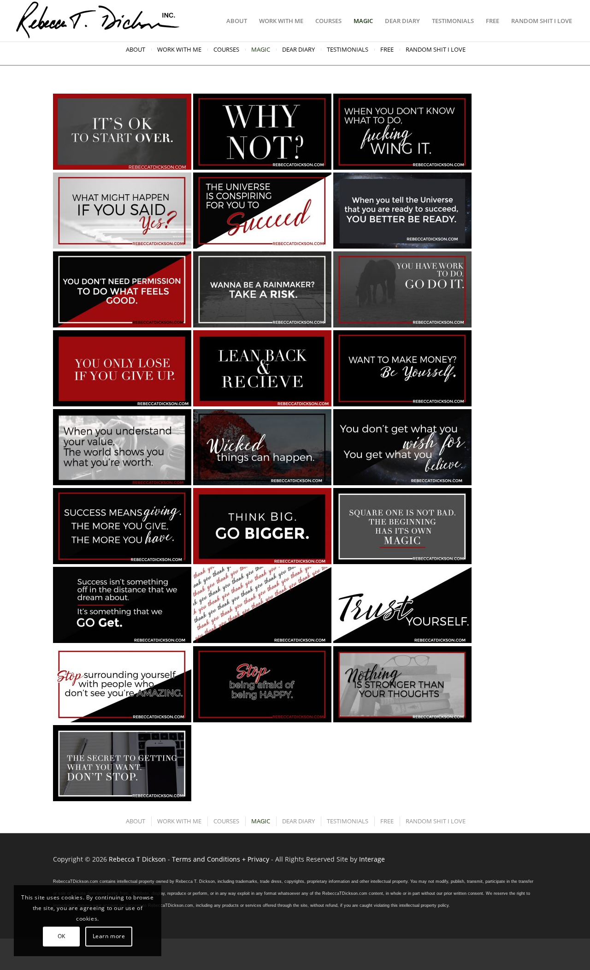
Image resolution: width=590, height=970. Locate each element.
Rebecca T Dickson (137, 859)
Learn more (109, 936)
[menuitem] (236, 21)
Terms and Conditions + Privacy (220, 859)
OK (61, 936)
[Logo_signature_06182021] (98, 21)
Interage (372, 859)
